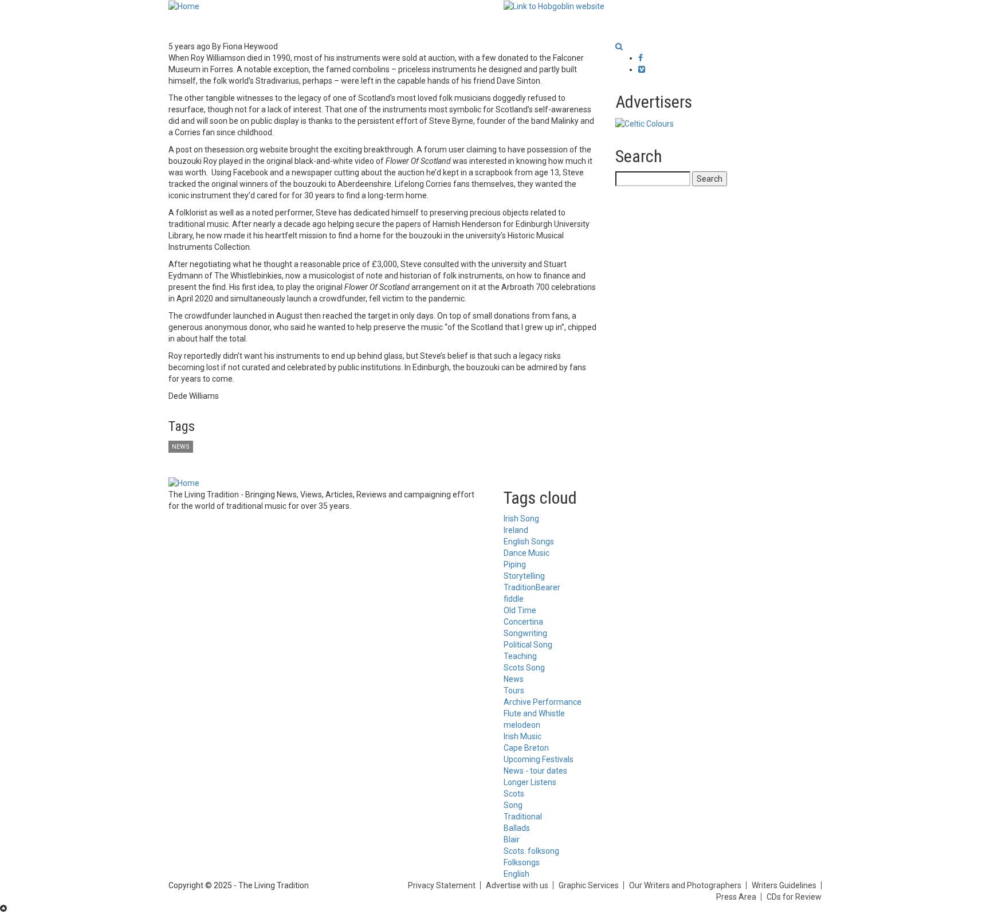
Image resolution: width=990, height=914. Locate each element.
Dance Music (526, 553)
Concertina (523, 621)
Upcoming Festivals (538, 759)
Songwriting (525, 633)
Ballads (517, 828)
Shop (665, 26)
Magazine (444, 26)
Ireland (516, 530)
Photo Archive (296, 26)
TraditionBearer (532, 587)
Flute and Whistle (534, 713)
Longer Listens (372, 26)
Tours (514, 690)
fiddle (514, 598)
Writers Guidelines (784, 885)
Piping (515, 564)
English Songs (529, 541)
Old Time (520, 610)
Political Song (528, 644)
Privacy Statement (442, 885)
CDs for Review (794, 897)
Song (513, 805)
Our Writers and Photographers (685, 885)
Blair (512, 839)
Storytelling (524, 575)
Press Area (736, 897)
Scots (514, 793)
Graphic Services (589, 885)
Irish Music (522, 736)
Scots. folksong (531, 851)
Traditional (523, 816)
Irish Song (521, 518)
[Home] (183, 5)
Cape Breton (526, 747)
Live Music (508, 26)
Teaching (520, 656)
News (232, 26)
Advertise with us (517, 885)
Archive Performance (543, 702)
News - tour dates (535, 770)
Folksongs (522, 862)
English (516, 873)
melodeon (522, 724)
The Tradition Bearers (595, 26)
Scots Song (524, 667)
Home (190, 26)
